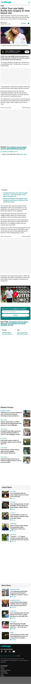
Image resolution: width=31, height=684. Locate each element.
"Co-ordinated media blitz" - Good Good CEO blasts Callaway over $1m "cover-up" (19, 593)
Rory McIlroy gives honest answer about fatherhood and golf (14, 148)
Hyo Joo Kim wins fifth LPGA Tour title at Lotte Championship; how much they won (23, 333)
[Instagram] (6, 652)
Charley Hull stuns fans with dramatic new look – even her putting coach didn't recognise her (15, 194)
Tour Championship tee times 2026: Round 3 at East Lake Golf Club (19, 494)
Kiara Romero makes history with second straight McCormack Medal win (10, 451)
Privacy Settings (4, 673)
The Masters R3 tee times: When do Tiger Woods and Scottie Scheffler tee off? (14, 323)
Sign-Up (2, 675)
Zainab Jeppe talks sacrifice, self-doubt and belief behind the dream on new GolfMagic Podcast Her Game (11, 423)
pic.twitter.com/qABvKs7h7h (9, 151)
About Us (3, 667)
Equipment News (5, 410)
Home (2, 6)
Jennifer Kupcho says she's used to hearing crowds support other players (8, 333)
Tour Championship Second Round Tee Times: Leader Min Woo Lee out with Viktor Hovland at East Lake (19, 614)
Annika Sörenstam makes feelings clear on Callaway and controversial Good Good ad (18, 603)
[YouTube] (14, 652)
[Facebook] (2, 652)
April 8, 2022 (23, 154)
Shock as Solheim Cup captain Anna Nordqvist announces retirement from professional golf (15, 200)
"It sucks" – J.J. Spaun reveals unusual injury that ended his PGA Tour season (19, 538)
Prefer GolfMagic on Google (12, 51)
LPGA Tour (3, 420)
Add (27, 51)
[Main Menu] (29, 2)
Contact (2, 668)
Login (2, 674)
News (11, 632)
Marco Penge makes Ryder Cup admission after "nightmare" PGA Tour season (19, 527)
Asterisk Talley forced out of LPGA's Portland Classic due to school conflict (11, 460)
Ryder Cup (13, 523)
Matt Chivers (4, 22)
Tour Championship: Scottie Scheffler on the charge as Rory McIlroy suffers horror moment (19, 505)
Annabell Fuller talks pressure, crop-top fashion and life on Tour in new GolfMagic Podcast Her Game (11, 432)
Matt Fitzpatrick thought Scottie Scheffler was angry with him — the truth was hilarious (19, 625)
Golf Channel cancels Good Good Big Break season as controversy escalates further (19, 636)
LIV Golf (12, 513)
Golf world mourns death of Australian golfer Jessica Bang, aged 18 (11, 442)
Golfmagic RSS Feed (5, 670)
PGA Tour (12, 491)
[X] (10, 652)
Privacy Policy (4, 671)
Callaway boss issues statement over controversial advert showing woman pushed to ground (11, 414)
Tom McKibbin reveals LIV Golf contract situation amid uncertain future (19, 516)
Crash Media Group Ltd (9, 656)
